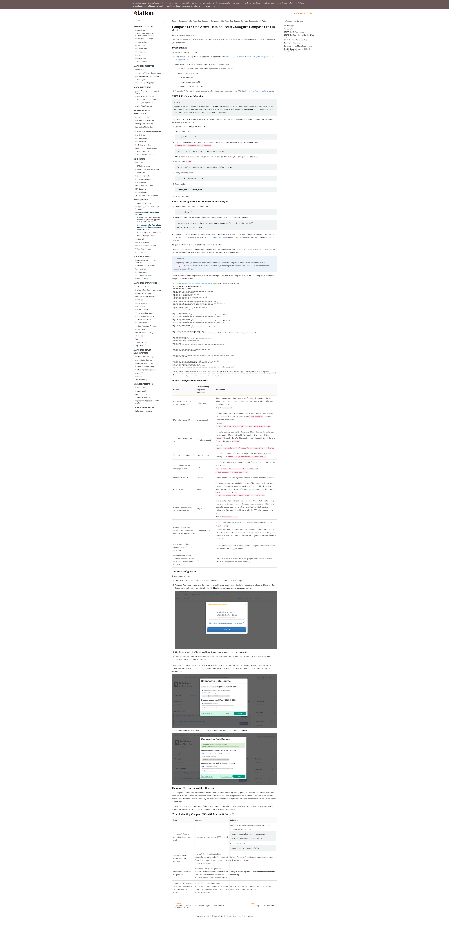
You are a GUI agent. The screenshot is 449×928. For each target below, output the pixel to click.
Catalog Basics (141, 42)
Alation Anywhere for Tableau (146, 100)
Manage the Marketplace (144, 120)
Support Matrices (141, 391)
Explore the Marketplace (144, 127)
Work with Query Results (144, 275)
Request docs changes (294, 21)
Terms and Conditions (203, 916)
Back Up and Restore (143, 145)
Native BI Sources (142, 242)
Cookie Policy (218, 916)
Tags (137, 339)
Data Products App (142, 117)
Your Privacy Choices (245, 916)
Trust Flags (139, 336)
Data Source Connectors (144, 179)
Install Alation (140, 135)
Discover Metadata (142, 176)
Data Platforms (141, 192)
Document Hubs (141, 49)
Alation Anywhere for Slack (145, 96)
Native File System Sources (145, 246)
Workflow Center (141, 310)
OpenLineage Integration (144, 83)
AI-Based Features (142, 287)
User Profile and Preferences (146, 39)
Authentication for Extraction (145, 236)
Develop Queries (141, 272)
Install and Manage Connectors (147, 169)
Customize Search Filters (144, 367)
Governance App (141, 303)
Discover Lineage (141, 279)
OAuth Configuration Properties (215, 237)
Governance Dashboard (144, 313)
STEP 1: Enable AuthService (294, 32)
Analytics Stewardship (143, 319)
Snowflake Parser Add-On (145, 397)
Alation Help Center (253, 3)
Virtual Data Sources (143, 249)
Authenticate (140, 173)
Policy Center (140, 306)
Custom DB (139, 239)
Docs (174, 21)
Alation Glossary (141, 62)
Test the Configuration (292, 43)
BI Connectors (140, 182)
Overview (139, 163)
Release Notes (140, 388)
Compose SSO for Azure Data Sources (147, 213)
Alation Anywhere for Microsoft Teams (147, 92)
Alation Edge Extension (143, 106)
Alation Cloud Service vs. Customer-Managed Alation (145, 34)
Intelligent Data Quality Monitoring (148, 290)
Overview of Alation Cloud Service (148, 73)
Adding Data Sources (143, 204)
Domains (138, 55)
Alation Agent (140, 80)
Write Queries (140, 269)
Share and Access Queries (145, 266)
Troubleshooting (141, 380)
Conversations (140, 52)
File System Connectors (144, 186)
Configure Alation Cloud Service (147, 76)
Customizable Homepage (144, 357)
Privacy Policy (231, 916)
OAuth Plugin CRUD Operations (149, 232)
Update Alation (140, 142)
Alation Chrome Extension (144, 103)
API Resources (140, 252)
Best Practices (140, 58)
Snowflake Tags (141, 342)
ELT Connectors (141, 189)
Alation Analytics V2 (142, 151)
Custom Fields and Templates (146, 326)
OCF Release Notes (142, 166)
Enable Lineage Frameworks (146, 148)
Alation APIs (139, 373)
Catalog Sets (140, 329)
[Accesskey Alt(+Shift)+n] (276, 906)
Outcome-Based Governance (146, 297)
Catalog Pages (140, 45)
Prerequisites (289, 29)
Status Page (139, 70)
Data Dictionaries (141, 300)
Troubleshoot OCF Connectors (146, 195)
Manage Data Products (144, 124)
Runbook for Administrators (145, 370)
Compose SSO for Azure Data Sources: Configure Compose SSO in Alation (149, 227)
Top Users (139, 346)
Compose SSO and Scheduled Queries (298, 46)
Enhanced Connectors (143, 411)
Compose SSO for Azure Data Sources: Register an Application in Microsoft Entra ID (149, 220)
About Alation (140, 30)
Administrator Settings (143, 360)
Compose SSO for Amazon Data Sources (147, 208)
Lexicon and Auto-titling (144, 333)
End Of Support (141, 394)
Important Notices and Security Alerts (147, 402)
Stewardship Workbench (144, 316)
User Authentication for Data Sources (146, 261)
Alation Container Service (144, 155)
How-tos (138, 376)
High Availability (141, 138)
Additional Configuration (144, 363)
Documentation (141, 323)
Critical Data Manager (143, 293)
